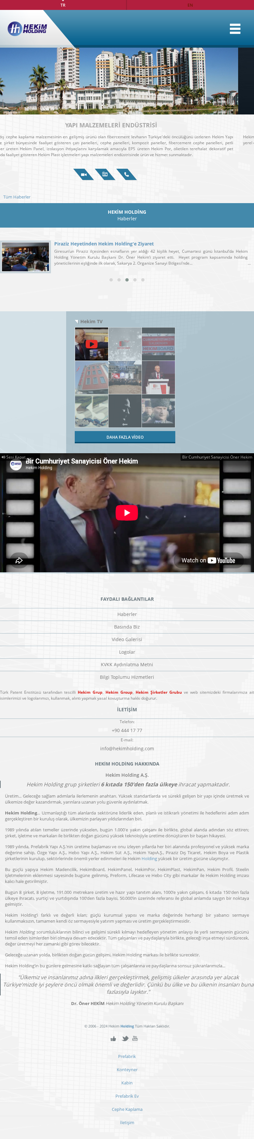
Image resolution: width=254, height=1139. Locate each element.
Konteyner (127, 1070)
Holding (149, 858)
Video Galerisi (127, 639)
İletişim (127, 1122)
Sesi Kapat (15, 457)
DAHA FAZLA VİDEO (125, 437)
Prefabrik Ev (127, 1096)
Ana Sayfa (235, 28)
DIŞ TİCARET (127, 125)
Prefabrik (127, 1056)
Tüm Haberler (16, 197)
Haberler (127, 614)
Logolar (127, 652)
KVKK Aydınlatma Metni (127, 664)
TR (63, 5)
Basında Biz (127, 627)
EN (190, 5)
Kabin (127, 1083)
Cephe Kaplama (127, 1109)
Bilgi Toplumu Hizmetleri (127, 677)
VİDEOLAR (84, 175)
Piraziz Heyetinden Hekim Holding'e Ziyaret (104, 244)
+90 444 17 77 (127, 730)
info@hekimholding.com (127, 748)
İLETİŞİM (127, 175)
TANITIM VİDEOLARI (105, 175)
